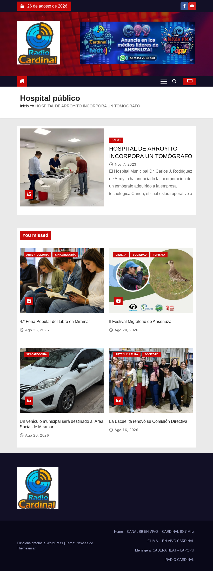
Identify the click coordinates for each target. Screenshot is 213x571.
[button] (176, 81)
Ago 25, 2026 (37, 330)
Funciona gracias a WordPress (40, 543)
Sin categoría (65, 254)
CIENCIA (121, 254)
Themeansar (26, 548)
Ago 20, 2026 (126, 330)
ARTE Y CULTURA (37, 254)
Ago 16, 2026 (126, 430)
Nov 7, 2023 (125, 164)
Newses (82, 543)
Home (118, 532)
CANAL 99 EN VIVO (142, 532)
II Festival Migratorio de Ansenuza (140, 321)
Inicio (24, 106)
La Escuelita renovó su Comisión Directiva (148, 421)
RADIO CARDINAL (179, 560)
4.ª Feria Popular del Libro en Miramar (55, 321)
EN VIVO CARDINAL (178, 541)
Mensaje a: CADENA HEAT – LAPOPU (164, 550)
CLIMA (153, 541)
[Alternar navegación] (164, 81)
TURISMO (159, 254)
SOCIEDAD (140, 254)
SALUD (116, 140)
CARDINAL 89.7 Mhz (178, 532)
